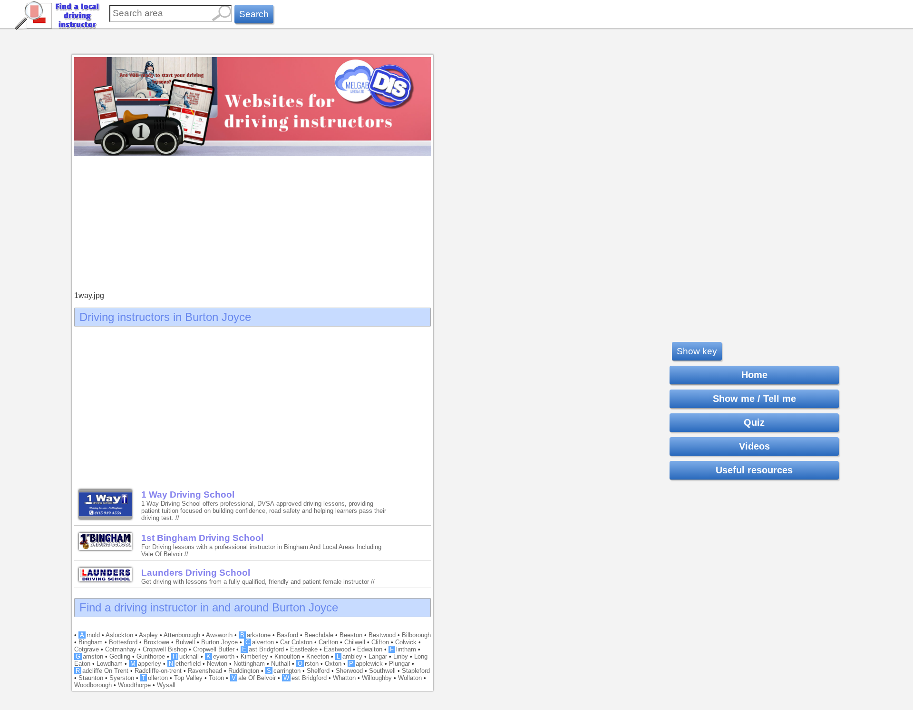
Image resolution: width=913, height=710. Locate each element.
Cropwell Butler (213, 649)
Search (254, 14)
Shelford (318, 670)
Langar (378, 656)
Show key (697, 351)
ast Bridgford (263, 649)
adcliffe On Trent (102, 670)
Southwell (382, 670)
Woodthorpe (134, 685)
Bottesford (123, 642)
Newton (217, 663)
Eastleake (304, 649)
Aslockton (119, 635)
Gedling (119, 656)
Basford (287, 635)
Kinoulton (287, 656)
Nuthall (280, 663)
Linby (400, 656)
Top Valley (188, 677)
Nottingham (249, 663)
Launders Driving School (195, 573)
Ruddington (243, 670)
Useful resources (754, 470)
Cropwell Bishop (165, 649)
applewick (366, 663)
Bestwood (382, 635)
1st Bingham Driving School (202, 538)
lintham (403, 649)
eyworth (220, 656)
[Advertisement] (252, 224)
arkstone (255, 635)
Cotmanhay (120, 649)
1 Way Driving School (187, 495)
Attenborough (182, 635)
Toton (216, 677)
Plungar (399, 663)
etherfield (185, 663)
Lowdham (110, 663)
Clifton (380, 642)
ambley (349, 656)
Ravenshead (205, 670)
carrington (284, 670)
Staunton (90, 677)
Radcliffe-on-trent (158, 670)
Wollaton (410, 677)
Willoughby (377, 677)
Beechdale (318, 635)
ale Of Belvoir (254, 677)
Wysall (166, 685)
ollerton (155, 677)
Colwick (406, 642)
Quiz (754, 422)
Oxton (333, 663)
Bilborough (416, 635)
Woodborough (93, 685)
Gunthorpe (150, 656)
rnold (90, 635)
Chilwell (354, 642)
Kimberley (254, 656)
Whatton (344, 677)
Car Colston (296, 642)
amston (89, 656)
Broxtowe (156, 642)
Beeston (351, 635)
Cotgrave (86, 649)
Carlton (328, 642)
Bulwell (185, 642)
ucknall (186, 656)
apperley (145, 663)
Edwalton (369, 649)
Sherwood (349, 670)
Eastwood (337, 649)
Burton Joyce (219, 642)
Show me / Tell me (754, 398)
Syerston (121, 677)
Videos (754, 446)
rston (308, 663)
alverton (259, 642)
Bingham (90, 642)
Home (754, 375)
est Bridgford (305, 677)
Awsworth (219, 635)
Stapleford (416, 670)
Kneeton (317, 656)
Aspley (148, 635)
